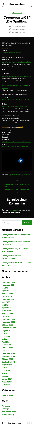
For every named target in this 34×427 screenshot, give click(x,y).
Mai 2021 (5, 373)
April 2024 (6, 291)
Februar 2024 (7, 294)
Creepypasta (17, 12)
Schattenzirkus (20, 26)
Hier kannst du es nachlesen (11, 53)
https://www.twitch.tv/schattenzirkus (14, 106)
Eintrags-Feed (8, 409)
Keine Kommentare (18, 32)
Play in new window (15, 175)
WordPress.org (8, 415)
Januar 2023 (7, 316)
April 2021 (6, 376)
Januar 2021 (7, 379)
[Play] (17, 160)
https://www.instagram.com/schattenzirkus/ (16, 76)
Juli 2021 (5, 368)
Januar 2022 (7, 351)
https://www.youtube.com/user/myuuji (15, 146)
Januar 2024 (7, 296)
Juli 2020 (6, 385)
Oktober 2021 (7, 359)
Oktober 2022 (7, 325)
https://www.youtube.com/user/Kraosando (16, 142)
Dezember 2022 (8, 319)
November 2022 (8, 322)
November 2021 (8, 356)
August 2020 (7, 382)
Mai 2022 (5, 339)
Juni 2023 (6, 302)
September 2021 (8, 362)
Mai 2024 (6, 288)
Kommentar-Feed (9, 412)
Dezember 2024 (8, 282)
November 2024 (8, 285)
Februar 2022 (7, 348)
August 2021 (7, 365)
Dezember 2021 (8, 353)
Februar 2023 (7, 314)
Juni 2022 (6, 336)
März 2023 (6, 311)
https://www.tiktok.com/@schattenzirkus (16, 99)
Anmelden (6, 406)
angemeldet (14, 210)
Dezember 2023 (8, 299)
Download (26, 175)
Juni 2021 (6, 370)
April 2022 (6, 342)
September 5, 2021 (18, 29)
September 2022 (9, 328)
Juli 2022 (5, 333)
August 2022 (7, 331)
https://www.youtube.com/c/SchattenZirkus (17, 62)
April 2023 (6, 308)
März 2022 (6, 345)
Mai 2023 (6, 305)
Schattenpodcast (17, 4)
